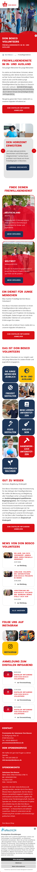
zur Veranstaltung (24, 683)
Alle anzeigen (18, 610)
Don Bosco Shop (8, 823)
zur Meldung (21, 565)
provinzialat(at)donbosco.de (13, 743)
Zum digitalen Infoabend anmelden (18, 109)
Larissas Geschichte (18, 167)
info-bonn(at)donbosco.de (12, 760)
